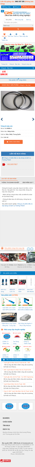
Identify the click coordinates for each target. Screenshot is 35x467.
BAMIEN (6, 418)
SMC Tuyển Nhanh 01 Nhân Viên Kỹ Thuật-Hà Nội (17, 369)
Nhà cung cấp (24, 36)
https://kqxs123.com (27, 457)
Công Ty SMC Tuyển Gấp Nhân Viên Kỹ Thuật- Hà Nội (18, 391)
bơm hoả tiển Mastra (30, 290)
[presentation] (28, 249)
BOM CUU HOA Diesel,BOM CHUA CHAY (22, 291)
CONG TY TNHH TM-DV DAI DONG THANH (6, 343)
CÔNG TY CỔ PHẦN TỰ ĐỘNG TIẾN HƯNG (6, 356)
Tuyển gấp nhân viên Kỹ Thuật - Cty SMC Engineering (18, 377)
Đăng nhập (7, 7)
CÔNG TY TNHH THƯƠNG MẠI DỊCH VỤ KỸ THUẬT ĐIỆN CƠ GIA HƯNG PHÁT (17, 356)
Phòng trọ (5, 457)
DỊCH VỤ (6, 429)
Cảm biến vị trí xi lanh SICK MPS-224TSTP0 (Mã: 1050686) (9, 309)
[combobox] (18, 25)
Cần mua (10, 36)
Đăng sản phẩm (29, 7)
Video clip (5, 40)
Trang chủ (4, 64)
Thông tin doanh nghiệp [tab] (10, 182)
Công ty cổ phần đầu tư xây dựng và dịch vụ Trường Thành (16, 159)
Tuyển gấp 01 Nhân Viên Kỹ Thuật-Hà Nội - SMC (17, 362)
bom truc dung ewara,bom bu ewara (4, 291)
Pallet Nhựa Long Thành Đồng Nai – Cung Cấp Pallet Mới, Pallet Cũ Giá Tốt (9, 325)
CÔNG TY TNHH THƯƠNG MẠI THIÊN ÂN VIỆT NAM (27, 356)
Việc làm (4, 36)
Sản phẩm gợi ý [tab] (27, 182)
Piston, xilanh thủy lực (15, 265)
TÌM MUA (6, 425)
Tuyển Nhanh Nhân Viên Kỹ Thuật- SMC (15, 384)
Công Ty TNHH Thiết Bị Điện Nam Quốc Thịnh (27, 343)
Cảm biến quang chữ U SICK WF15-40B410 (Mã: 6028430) (25, 309)
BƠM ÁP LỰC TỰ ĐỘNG (12, 291)
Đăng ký (17, 7)
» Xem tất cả (29, 359)
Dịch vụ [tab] (28, 19)
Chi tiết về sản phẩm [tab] (8, 178)
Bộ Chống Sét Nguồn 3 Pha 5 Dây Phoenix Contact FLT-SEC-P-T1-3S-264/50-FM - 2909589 (25, 325)
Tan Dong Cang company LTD (16, 343)
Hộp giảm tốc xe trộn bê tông (7, 266)
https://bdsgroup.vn (15, 457)
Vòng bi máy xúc (26, 64)
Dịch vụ (16, 36)
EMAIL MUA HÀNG (14, 142)
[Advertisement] (17, 227)
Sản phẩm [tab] (9, 19)
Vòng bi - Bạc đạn (14, 64)
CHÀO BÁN (7, 422)
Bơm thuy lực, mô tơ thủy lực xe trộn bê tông (25, 266)
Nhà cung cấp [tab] (19, 19)
